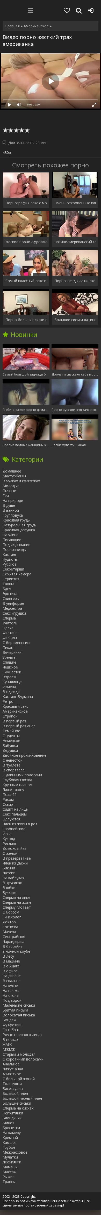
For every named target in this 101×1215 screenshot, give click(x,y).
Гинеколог (12, 917)
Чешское (10, 667)
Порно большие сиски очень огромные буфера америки (26, 319)
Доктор (9, 921)
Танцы (8, 583)
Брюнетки (11, 1127)
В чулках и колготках (21, 480)
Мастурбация (14, 476)
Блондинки (12, 1117)
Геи (6, 495)
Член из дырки (15, 863)
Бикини (9, 868)
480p (7, 152)
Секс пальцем (15, 814)
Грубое (9, 1147)
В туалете (11, 765)
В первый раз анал (19, 725)
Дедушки (10, 750)
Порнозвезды (14, 549)
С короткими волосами (23, 1059)
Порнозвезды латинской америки (75, 280)
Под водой (12, 1000)
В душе (9, 505)
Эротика (10, 593)
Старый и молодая (19, 1054)
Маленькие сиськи (19, 1005)
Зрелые (9, 657)
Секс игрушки (14, 613)
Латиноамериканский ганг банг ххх (75, 241)
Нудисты (10, 559)
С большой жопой (19, 1078)
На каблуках (13, 877)
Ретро (8, 701)
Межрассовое (15, 1152)
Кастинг (10, 554)
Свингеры (11, 598)
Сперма (9, 618)
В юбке (9, 887)
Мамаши (10, 1166)
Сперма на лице (16, 897)
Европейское (14, 828)
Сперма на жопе (17, 902)
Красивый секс (15, 706)
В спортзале (14, 770)
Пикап (8, 647)
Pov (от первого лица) (22, 1034)
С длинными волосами (22, 774)
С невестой (13, 760)
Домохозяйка (14, 848)
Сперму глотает (17, 907)
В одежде (11, 691)
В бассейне (13, 946)
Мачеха (9, 931)
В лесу (8, 956)
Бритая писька (15, 1010)
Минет (8, 1122)
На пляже (11, 990)
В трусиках (12, 882)
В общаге (11, 966)
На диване (12, 975)
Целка (8, 627)
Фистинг (10, 632)
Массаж (10, 1171)
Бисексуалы (13, 1088)
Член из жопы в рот (20, 823)
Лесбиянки (12, 1162)
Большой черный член (22, 1098)
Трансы (9, 1181)
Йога (7, 833)
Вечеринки (12, 652)
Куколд (9, 838)
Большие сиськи (17, 1103)
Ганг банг (11, 1029)
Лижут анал (13, 1068)
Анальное (11, 1064)
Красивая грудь (16, 520)
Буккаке (9, 892)
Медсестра (12, 608)
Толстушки (12, 1083)
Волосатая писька (19, 1015)
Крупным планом (17, 784)
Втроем (9, 676)
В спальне (11, 980)
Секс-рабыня (14, 936)
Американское (15, 711)
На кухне (10, 985)
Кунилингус (12, 681)
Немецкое (11, 740)
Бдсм (7, 588)
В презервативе (17, 858)
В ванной (11, 510)
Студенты (11, 735)
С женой (10, 853)
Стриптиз (11, 578)
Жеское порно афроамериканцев (26, 241)
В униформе (13, 603)
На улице (10, 534)
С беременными (17, 642)
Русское (10, 564)
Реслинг (10, 843)
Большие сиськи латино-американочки (75, 319)
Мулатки (10, 1157)
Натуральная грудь (19, 525)
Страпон (10, 716)
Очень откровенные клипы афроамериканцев (75, 202)
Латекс (9, 872)
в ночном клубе (16, 951)
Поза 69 (10, 794)
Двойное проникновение (24, 755)
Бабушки (10, 745)
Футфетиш (12, 1024)
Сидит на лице (15, 809)
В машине (11, 961)
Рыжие (9, 1176)
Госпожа (10, 926)
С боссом (11, 912)
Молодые (11, 485)
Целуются (11, 819)
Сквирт (9, 804)
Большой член (15, 1093)
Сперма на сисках (18, 1108)
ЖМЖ (7, 1044)
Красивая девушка (19, 529)
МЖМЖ (9, 1049)
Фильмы (10, 637)
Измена (9, 686)
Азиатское (12, 1073)
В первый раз (14, 721)
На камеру (12, 1132)
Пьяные (9, 490)
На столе (11, 995)
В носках (10, 1039)
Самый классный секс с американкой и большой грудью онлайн (26, 280)
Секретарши (13, 569)
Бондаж (9, 1019)
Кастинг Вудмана (18, 696)
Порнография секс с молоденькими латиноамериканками (26, 202)
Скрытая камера (17, 574)
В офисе (10, 970)
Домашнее (12, 471)
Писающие (12, 539)
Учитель (10, 623)
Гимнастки (12, 672)
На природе (13, 500)
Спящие (9, 662)
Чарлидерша (13, 941)
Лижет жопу (13, 789)
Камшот (10, 1142)
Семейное (11, 730)
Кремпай (10, 1137)
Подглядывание (16, 544)
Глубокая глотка (17, 779)
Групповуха (13, 515)
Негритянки (13, 1113)
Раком (8, 799)
